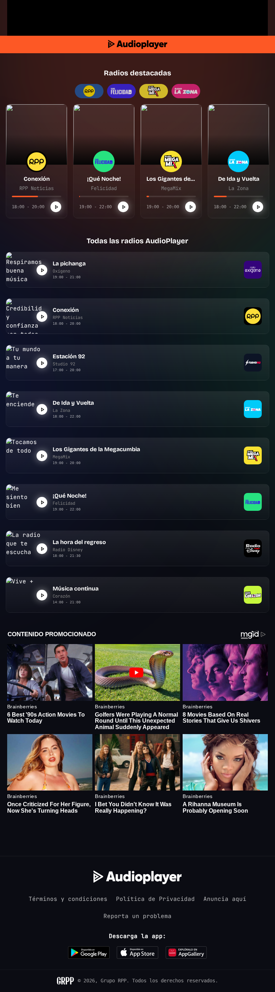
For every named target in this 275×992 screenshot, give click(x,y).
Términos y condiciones (68, 899)
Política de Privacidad (155, 899)
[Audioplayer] (137, 44)
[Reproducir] (55, 206)
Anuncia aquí (224, 899)
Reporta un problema (137, 916)
